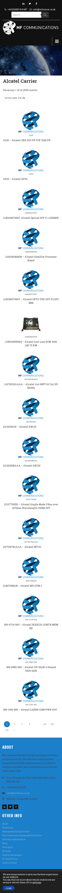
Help (5, 843)
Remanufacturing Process (16, 831)
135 (52, 724)
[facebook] (36, 3)
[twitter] (30, 3)
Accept (8, 888)
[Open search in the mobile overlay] (30, 15)
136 (7, 730)
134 (44, 724)
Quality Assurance (11, 855)
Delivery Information (14, 839)
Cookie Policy (9, 862)
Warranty (7, 847)
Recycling (7, 827)
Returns (6, 851)
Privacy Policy (10, 858)
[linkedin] (23, 3)
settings (36, 882)
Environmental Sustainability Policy (22, 835)
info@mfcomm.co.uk (44, 9)
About (5, 823)
